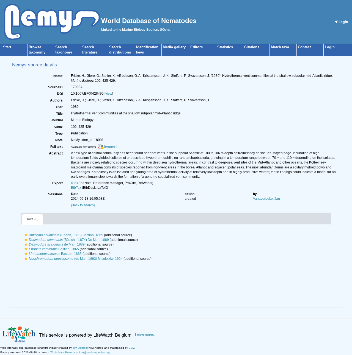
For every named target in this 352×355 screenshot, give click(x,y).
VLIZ (132, 347)
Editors (196, 47)
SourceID (55, 87)
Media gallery (174, 47)
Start (7, 47)
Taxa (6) (32, 219)
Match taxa (280, 47)
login (343, 22)
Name (58, 76)
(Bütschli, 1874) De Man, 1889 (69, 240)
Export (57, 183)
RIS (73, 183)
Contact (304, 47)
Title (59, 113)
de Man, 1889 (57, 244)
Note (59, 140)
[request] (110, 146)
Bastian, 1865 (54, 249)
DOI (60, 94)
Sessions (55, 194)
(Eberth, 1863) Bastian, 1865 (66, 235)
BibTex (76, 188)
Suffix (58, 127)
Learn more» (145, 334)
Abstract (56, 153)
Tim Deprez (80, 347)
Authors (56, 100)
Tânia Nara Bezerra (62, 352)
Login (330, 47)
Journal (57, 120)
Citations (251, 47)
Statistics (225, 47)
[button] (26, 235)
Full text (56, 147)
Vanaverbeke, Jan (266, 199)
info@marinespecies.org (94, 352)
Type (59, 134)
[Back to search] (83, 205)
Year (59, 107)
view (108, 93)
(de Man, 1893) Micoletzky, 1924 (76, 259)
